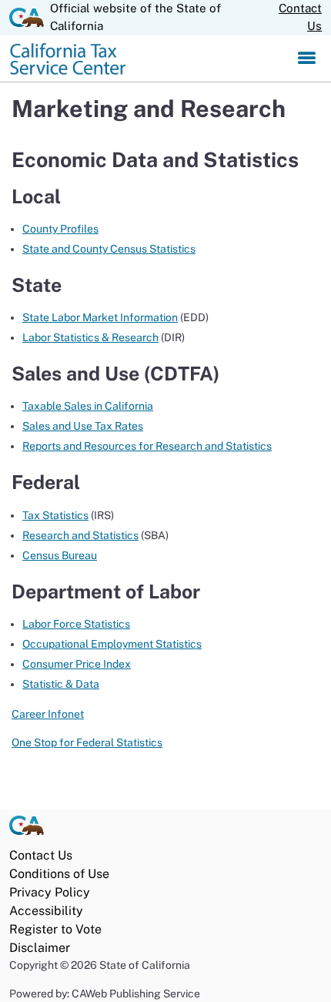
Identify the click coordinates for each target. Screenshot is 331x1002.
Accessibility (46, 910)
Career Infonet (48, 714)
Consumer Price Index (76, 664)
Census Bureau (59, 555)
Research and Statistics (80, 535)
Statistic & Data (60, 684)
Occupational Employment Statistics (112, 644)
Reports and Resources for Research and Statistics (147, 446)
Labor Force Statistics (76, 624)
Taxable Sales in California (87, 406)
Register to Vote (55, 929)
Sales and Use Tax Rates (82, 426)
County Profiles (60, 229)
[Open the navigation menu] (307, 58)
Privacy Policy (49, 892)
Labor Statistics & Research (90, 337)
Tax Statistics (55, 515)
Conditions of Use (59, 873)
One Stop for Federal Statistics (87, 742)
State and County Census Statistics (109, 249)
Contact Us (300, 17)
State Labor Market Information (100, 317)
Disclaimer (39, 947)
